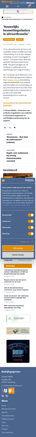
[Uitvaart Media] (18, 2)
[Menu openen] (7, 6)
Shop (4, 422)
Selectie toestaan (18, 255)
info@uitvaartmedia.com (12, 385)
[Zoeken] (18, 6)
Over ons (5, 426)
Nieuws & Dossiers (9, 409)
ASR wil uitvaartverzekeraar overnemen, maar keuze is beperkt (16, 289)
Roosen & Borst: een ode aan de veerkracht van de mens (15, 281)
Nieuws (19, 39)
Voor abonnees (7, 432)
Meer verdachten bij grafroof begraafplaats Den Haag (14, 307)
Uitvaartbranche (8, 416)
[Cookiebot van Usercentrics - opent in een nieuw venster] (25, 180)
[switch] (31, 221)
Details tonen (25, 242)
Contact (5, 429)
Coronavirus (7, 17)
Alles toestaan (18, 248)
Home (4, 405)
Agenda (4, 412)
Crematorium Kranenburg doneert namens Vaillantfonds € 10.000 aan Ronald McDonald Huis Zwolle (16, 272)
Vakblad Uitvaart (13, 80)
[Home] (2, 17)
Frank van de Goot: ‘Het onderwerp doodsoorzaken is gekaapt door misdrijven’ (16, 298)
